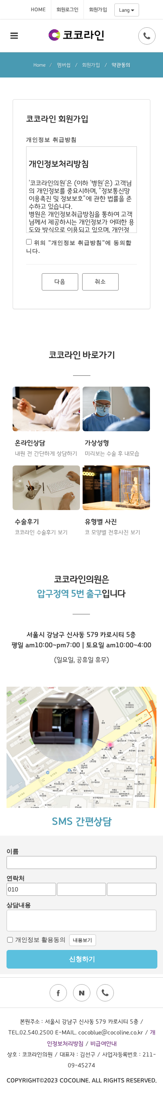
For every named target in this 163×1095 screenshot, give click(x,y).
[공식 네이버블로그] (81, 992)
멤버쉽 (63, 65)
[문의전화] (147, 36)
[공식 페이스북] (58, 992)
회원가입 (98, 9)
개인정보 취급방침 (51, 139)
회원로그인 (67, 9)
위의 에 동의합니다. (79, 247)
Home (38, 9)
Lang (125, 10)
